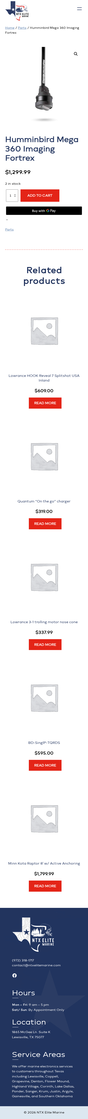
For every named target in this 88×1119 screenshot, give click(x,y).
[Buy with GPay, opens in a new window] (44, 210)
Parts (22, 28)
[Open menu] (79, 8)
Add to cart (40, 195)
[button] (76, 54)
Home (10, 28)
